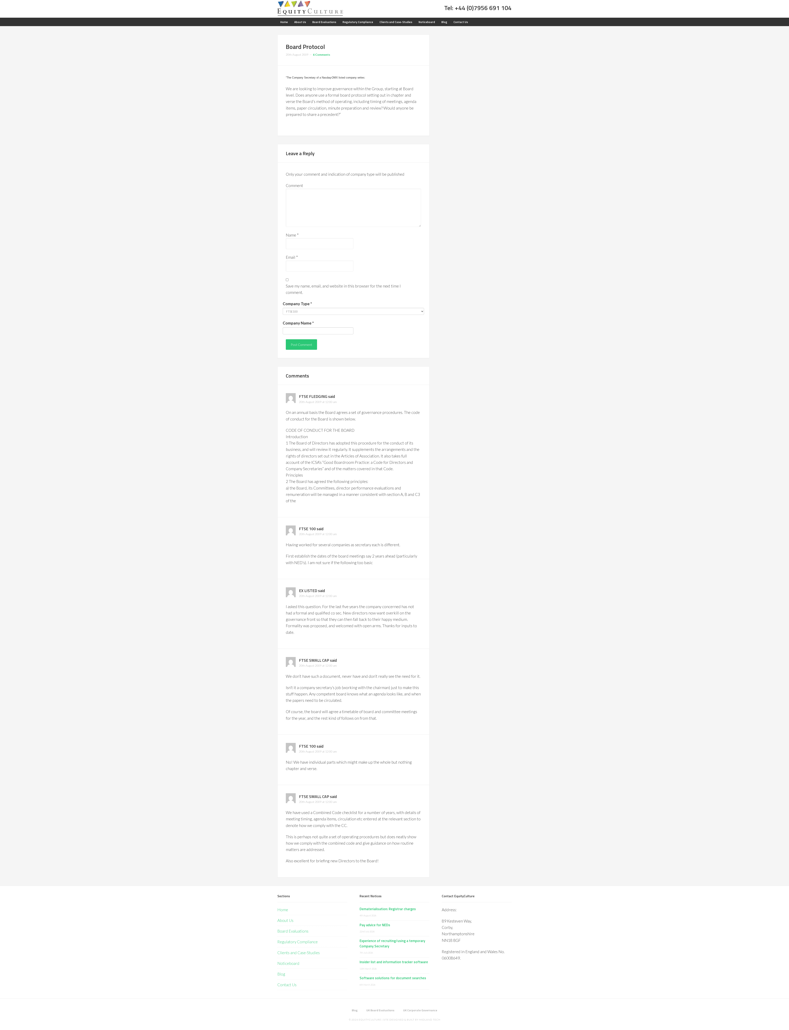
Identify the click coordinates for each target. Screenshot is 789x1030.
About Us (285, 920)
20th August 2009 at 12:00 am (318, 402)
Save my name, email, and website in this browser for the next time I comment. (343, 289)
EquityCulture (370, 1019)
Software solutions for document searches (393, 978)
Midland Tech (429, 1019)
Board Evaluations (292, 931)
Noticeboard (288, 963)
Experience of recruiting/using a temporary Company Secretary (392, 943)
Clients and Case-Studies (298, 952)
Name (292, 235)
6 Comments (321, 54)
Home (282, 909)
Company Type (297, 303)
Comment (294, 185)
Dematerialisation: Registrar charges (388, 909)
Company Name (298, 323)
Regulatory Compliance (297, 941)
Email (292, 257)
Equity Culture (310, 8)
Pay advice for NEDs (375, 925)
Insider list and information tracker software (394, 962)
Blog (281, 974)
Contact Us (286, 984)
